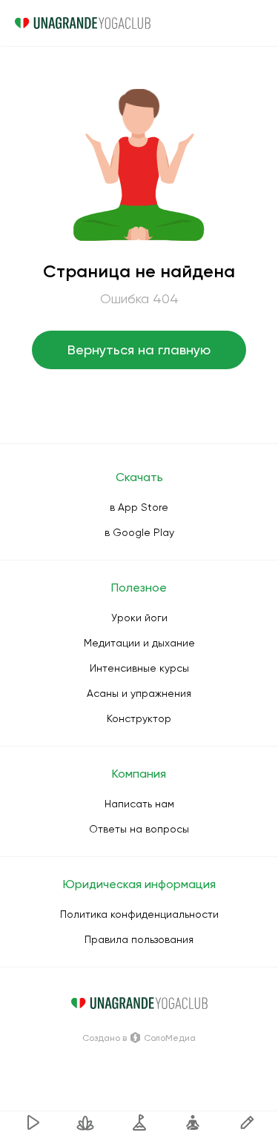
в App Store (139, 507)
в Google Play (139, 532)
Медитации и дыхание (139, 643)
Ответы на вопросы (139, 829)
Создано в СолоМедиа (139, 1038)
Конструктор (139, 718)
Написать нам (139, 804)
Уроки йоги (139, 617)
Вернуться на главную (139, 349)
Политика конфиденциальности (139, 914)
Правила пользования (139, 939)
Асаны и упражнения (139, 693)
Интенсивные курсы (139, 668)
